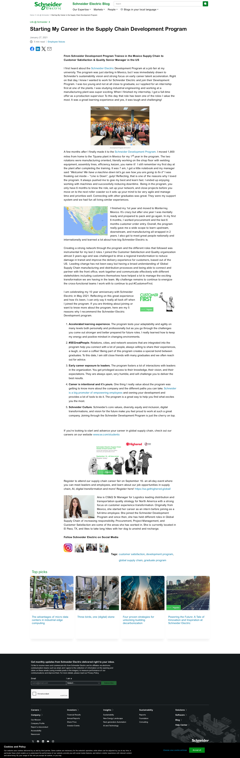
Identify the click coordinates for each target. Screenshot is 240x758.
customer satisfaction (132, 554)
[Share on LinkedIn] (38, 49)
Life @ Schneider (42, 15)
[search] (205, 3)
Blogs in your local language (140, 9)
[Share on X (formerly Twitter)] (44, 49)
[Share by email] (49, 49)
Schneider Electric (102, 68)
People (112, 9)
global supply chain (131, 560)
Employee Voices (56, 42)
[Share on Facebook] (32, 49)
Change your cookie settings (175, 750)
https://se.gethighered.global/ (153, 488)
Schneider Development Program (135, 151)
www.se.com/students (106, 434)
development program (159, 554)
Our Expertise (81, 9)
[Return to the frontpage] (48, 6)
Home (32, 15)
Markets (98, 9)
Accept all (197, 750)
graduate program (155, 560)
